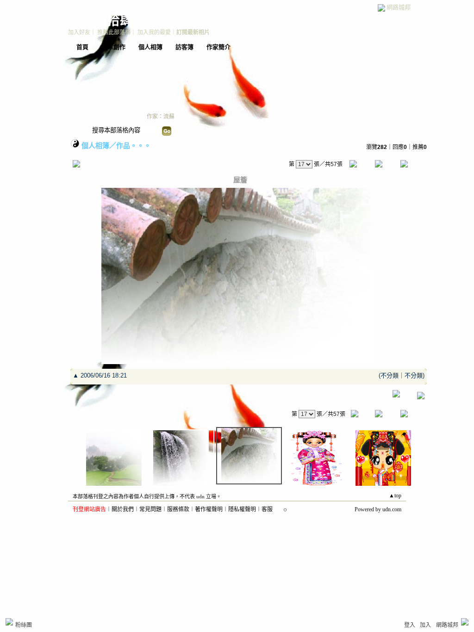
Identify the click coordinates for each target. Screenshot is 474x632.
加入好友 (79, 32)
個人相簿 (150, 46)
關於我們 (123, 509)
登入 (409, 625)
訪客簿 (184, 46)
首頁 (82, 46)
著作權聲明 (209, 509)
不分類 (389, 375)
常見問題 (150, 509)
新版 (165, 20)
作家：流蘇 (161, 116)
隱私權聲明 (242, 509)
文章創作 (113, 46)
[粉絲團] (9, 622)
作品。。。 (133, 145)
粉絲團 (23, 625)
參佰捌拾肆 (100, 20)
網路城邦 (399, 7)
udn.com (391, 509)
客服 (267, 509)
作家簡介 (218, 46)
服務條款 (178, 509)
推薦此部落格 (114, 32)
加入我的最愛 (154, 32)
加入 (425, 625)
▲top (395, 495)
